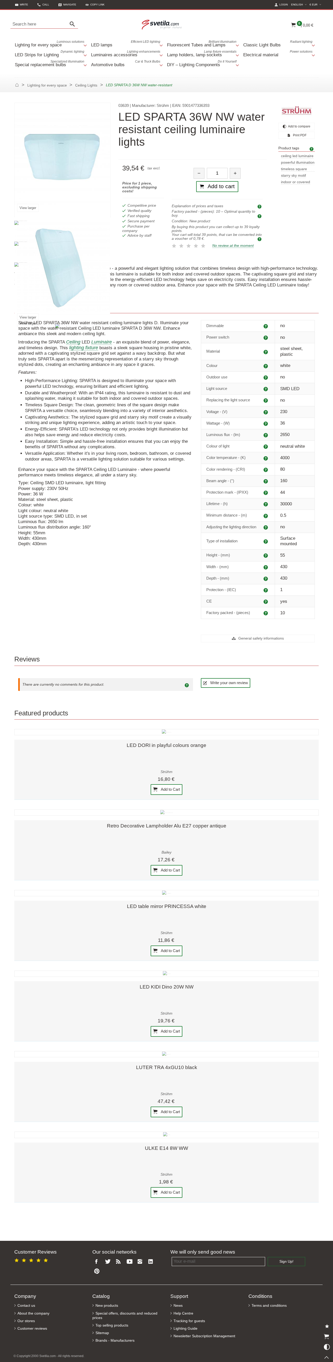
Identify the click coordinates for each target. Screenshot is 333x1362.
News (178, 1306)
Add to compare (298, 126)
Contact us (26, 1306)
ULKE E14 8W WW (166, 1148)
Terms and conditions (269, 1306)
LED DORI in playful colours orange (166, 745)
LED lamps (126, 43)
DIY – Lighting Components (201, 63)
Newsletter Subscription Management (204, 1336)
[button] (95, 4)
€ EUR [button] (316, 4)
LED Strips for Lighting (49, 53)
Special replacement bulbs (49, 63)
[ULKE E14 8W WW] (166, 1135)
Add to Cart (170, 789)
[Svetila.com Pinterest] (97, 1271)
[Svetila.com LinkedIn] (152, 1262)
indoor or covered (295, 182)
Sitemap (102, 1333)
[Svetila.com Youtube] (130, 1262)
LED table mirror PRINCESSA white (166, 906)
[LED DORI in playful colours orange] (166, 732)
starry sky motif (293, 175)
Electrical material (278, 53)
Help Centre (183, 1313)
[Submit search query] (73, 24)
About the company (33, 1313)
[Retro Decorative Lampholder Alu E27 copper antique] (166, 812)
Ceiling (73, 342)
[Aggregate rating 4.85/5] (32, 1259)
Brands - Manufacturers (115, 1340)
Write (24, 4)
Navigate (69, 4)
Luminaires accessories (126, 53)
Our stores (26, 1321)
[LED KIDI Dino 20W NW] (166, 974)
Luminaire (101, 342)
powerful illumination (298, 162)
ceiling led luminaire (297, 156)
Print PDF (299, 135)
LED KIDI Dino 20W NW (167, 987)
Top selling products (111, 1325)
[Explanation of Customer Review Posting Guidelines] (187, 685)
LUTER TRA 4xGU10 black (166, 1067)
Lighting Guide (185, 1328)
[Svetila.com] (162, 24)
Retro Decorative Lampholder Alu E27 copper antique (166, 826)
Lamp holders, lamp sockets (201, 53)
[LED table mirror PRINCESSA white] (166, 893)
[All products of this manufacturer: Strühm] (296, 110)
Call (45, 4)
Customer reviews (32, 1328)
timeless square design (294, 169)
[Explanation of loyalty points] (260, 239)
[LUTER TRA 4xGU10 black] (166, 1054)
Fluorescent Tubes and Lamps (201, 43)
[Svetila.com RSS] (119, 1262)
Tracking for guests (189, 1321)
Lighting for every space (49, 43)
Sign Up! (286, 1261)
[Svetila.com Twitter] (108, 1262)
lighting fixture (83, 347)
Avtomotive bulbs (126, 63)
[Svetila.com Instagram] (141, 1262)
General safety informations (260, 638)
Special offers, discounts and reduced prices (124, 1315)
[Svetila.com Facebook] (97, 1262)
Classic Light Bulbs (278, 43)
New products (106, 1306)
